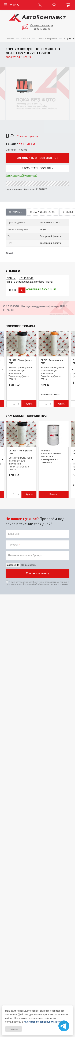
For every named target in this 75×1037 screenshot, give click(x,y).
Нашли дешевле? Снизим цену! (21, 175)
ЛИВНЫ (11, 278)
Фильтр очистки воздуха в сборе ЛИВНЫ (29, 281)
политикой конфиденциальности (42, 1021)
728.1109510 (26, 278)
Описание (15, 212)
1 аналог (20, 144)
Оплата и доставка (42, 212)
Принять (13, 1029)
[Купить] (21, 290)
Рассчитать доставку (37, 168)
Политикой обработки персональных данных (45, 584)
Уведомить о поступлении (38, 158)
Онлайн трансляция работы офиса (41, 27)
